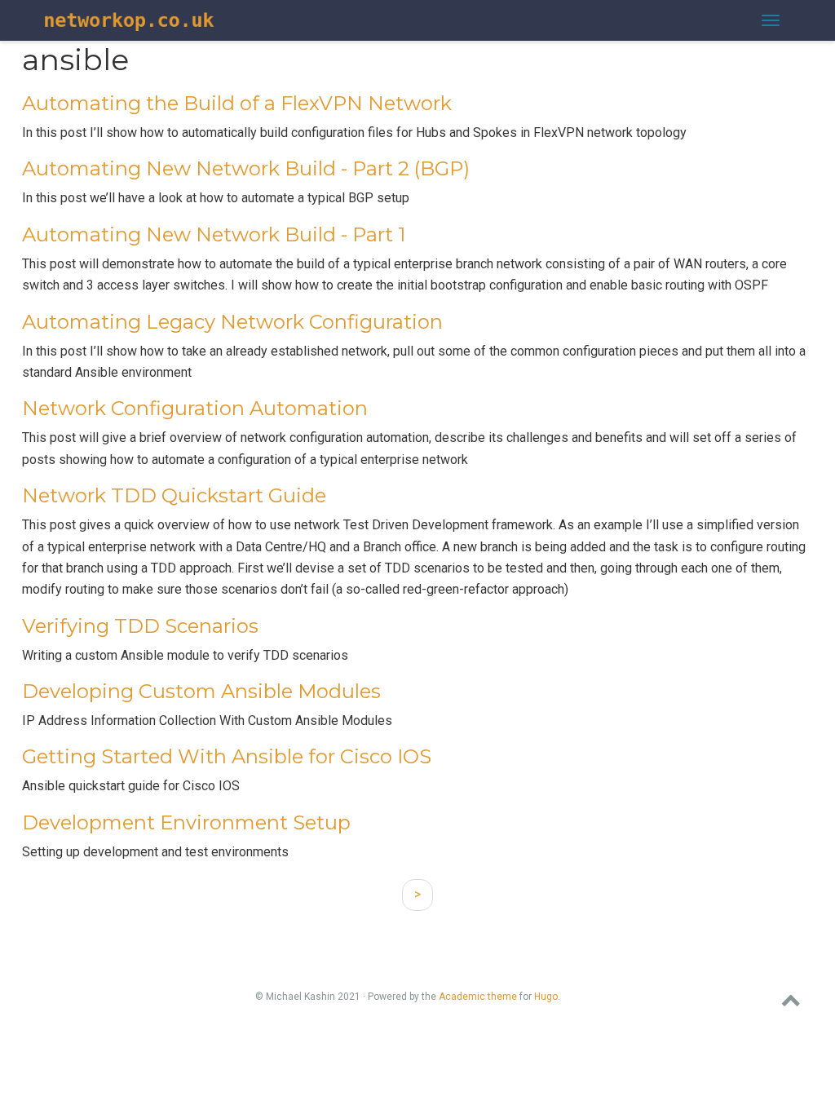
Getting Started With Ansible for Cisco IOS (226, 756)
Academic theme (478, 996)
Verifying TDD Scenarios (140, 626)
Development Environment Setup (186, 822)
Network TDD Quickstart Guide (174, 495)
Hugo (546, 996)
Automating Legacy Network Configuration (232, 322)
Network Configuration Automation (195, 408)
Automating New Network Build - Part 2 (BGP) (246, 168)
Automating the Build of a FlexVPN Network (237, 103)
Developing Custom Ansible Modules (201, 691)
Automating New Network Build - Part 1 (213, 234)
